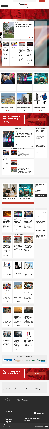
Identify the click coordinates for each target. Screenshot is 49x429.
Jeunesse (30, 7)
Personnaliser (41, 426)
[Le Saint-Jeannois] (41, 360)
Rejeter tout (37, 426)
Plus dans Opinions (41, 195)
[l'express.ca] (7, 360)
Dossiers (34, 7)
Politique (13, 7)
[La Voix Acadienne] (18, 360)
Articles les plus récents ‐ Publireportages (18, 328)
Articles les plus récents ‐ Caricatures (17, 260)
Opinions (41, 181)
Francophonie (8, 7)
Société (26, 7)
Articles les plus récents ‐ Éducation (18, 234)
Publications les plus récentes (18, 39)
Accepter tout (45, 426)
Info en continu (40, 7)
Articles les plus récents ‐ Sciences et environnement (17, 304)
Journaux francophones (20, 7)
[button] (6, 6)
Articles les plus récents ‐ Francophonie (17, 148)
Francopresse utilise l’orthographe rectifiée (35, 398)
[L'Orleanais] (30, 360)
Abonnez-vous (37, 119)
